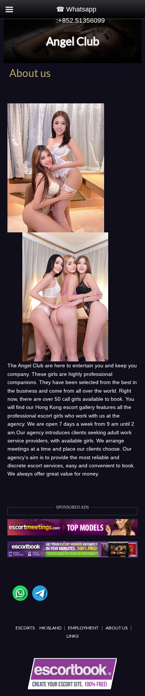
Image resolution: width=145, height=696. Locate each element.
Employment (83, 628)
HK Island (50, 628)
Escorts (25, 628)
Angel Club (72, 41)
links (72, 636)
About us (117, 628)
